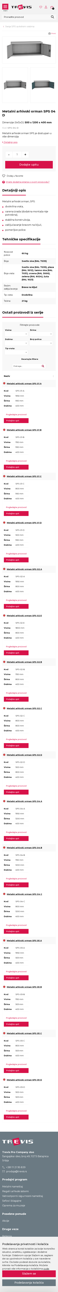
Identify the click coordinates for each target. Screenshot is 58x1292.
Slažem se (29, 1273)
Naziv (7, 376)
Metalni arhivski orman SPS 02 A (24, 569)
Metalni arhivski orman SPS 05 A (24, 940)
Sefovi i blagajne (11, 1200)
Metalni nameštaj (12, 1186)
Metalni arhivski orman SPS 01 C (24, 476)
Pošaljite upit (12, 420)
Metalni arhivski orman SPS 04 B (24, 847)
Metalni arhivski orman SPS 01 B (24, 430)
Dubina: (9, 339)
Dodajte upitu (29, 164)
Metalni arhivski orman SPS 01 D (24, 522)
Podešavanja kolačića (29, 1282)
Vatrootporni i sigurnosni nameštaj (22, 1196)
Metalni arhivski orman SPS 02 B (24, 662)
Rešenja (7, 1236)
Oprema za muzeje (13, 1205)
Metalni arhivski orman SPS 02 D (24, 755)
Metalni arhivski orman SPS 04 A (24, 801)
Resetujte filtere (29, 359)
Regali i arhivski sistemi (15, 1191)
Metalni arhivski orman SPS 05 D (24, 1080)
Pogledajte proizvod (16, 414)
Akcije (5, 1220)
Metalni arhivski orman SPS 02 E (24, 615)
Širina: (33, 330)
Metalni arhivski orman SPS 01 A (24, 383)
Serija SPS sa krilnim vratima (19, 26)
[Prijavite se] (46, 7)
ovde (46, 1268)
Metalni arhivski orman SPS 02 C (24, 708)
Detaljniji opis (10, 142)
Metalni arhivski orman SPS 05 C (24, 1033)
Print (53, 33)
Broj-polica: (36, 339)
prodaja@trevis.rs (16, 1171)
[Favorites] (41, 7)
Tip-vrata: (10, 348)
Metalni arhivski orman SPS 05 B (24, 987)
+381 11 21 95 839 (15, 1167)
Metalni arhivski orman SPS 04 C (24, 894)
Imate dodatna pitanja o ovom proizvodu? (28, 182)
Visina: (8, 330)
